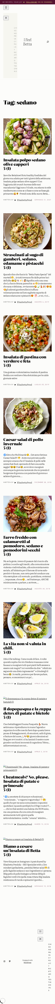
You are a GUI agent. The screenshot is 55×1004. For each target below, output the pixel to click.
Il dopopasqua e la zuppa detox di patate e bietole (27, 713)
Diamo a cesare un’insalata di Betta (21, 850)
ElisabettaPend (24, 200)
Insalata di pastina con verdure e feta (24, 361)
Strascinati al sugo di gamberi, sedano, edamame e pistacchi (23, 261)
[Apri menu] (6, 7)
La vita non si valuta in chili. (24, 648)
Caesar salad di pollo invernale (23, 443)
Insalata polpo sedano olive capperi (24, 164)
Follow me (31, 2)
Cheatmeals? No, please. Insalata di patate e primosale (26, 783)
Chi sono (15, 30)
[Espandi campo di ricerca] (48, 42)
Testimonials (49, 984)
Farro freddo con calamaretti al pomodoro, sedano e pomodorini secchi (23, 545)
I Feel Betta (27, 42)
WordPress (27, 962)
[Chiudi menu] (6, 18)
